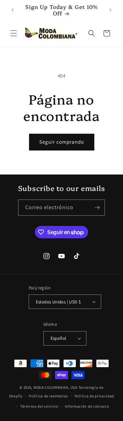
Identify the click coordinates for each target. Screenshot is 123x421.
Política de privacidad (94, 396)
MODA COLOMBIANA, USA (55, 387)
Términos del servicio (39, 406)
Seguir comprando (61, 142)
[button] (13, 33)
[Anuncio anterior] (12, 9)
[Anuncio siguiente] (110, 9)
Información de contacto (87, 406)
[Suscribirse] (97, 208)
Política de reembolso (48, 396)
